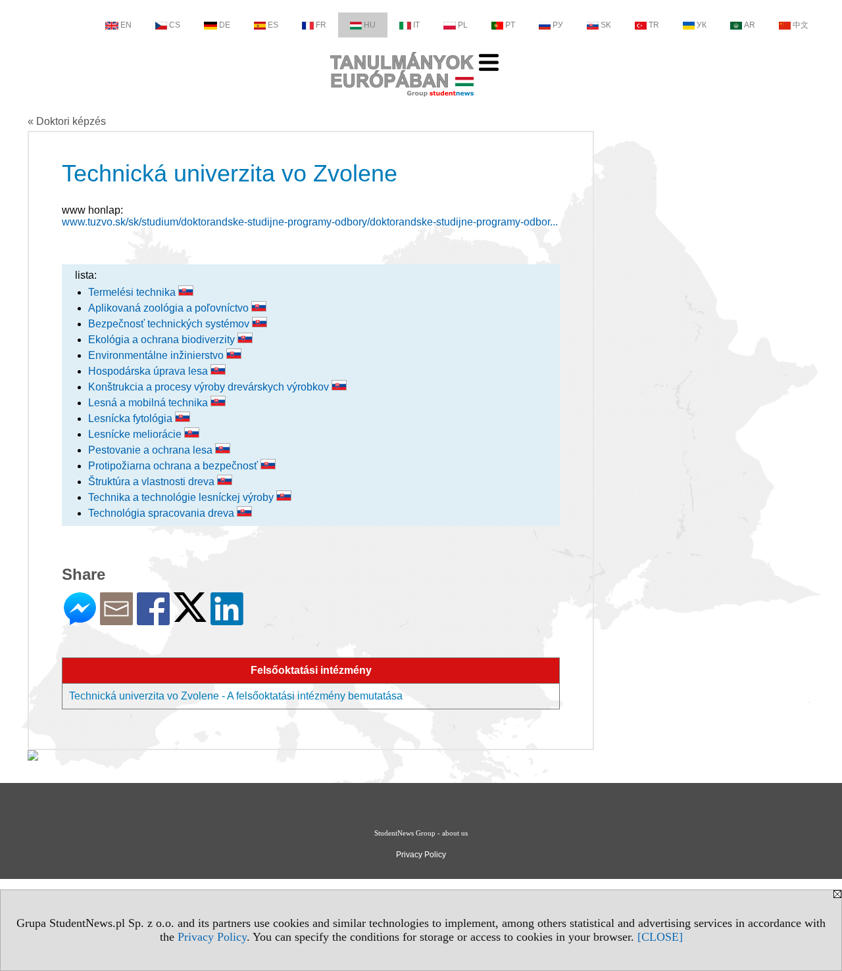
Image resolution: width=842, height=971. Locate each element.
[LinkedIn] (226, 619)
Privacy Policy (212, 936)
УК (701, 25)
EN (126, 25)
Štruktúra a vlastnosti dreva (152, 481)
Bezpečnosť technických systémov (170, 323)
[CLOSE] (660, 936)
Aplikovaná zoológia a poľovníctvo (169, 308)
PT (510, 25)
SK (606, 25)
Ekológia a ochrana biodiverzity (162, 339)
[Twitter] (190, 616)
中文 (800, 25)
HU (370, 25)
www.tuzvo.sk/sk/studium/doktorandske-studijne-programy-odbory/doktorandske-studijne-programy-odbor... (310, 221)
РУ (558, 25)
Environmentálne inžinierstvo (157, 355)
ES (273, 25)
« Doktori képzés (67, 121)
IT (416, 25)
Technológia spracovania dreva (162, 513)
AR (749, 25)
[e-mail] (116, 619)
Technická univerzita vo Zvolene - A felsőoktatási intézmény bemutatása (236, 695)
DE (224, 25)
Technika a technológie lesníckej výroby (182, 497)
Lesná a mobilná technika (149, 402)
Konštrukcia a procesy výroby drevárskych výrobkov (210, 386)
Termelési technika (133, 292)
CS (174, 25)
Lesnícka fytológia (131, 418)
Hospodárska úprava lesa (149, 371)
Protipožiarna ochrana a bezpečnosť (174, 465)
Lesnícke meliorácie (136, 434)
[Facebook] (153, 619)
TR (654, 25)
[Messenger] (80, 619)
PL (463, 25)
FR (321, 25)
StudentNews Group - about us (421, 833)
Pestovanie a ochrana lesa (151, 450)
